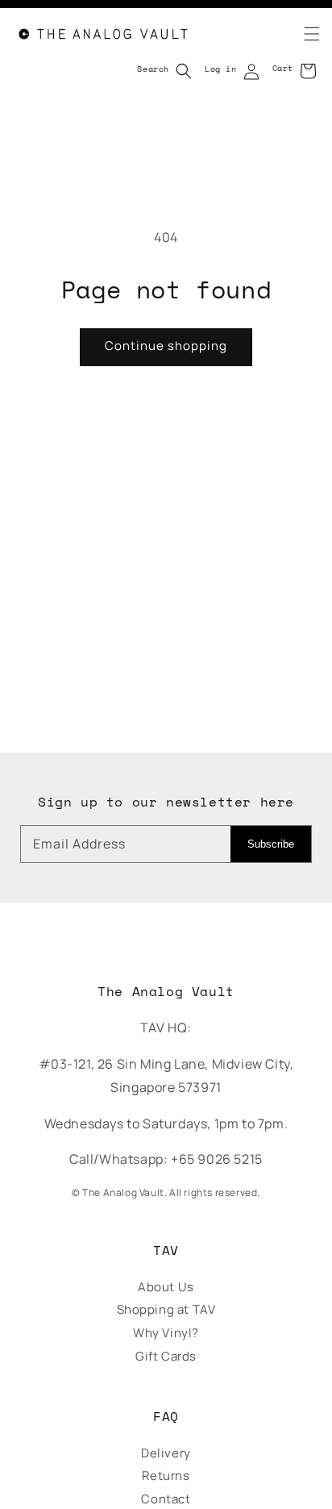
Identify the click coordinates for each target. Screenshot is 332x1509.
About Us (166, 1286)
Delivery (166, 1452)
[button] (302, 34)
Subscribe (270, 844)
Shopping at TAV (166, 1309)
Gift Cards (166, 1356)
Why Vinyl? (166, 1332)
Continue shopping (166, 345)
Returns (165, 1475)
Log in (221, 69)
